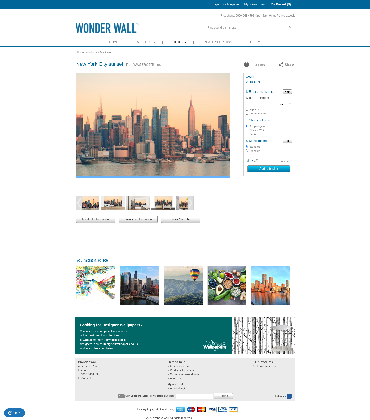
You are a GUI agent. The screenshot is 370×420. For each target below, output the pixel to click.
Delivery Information (138, 219)
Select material (259, 140)
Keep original (257, 126)
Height (264, 97)
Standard (255, 146)
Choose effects (259, 120)
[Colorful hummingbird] (95, 285)
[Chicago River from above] (139, 285)
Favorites (255, 65)
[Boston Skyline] (270, 285)
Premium (254, 150)
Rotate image (257, 113)
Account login (178, 388)
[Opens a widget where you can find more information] (14, 413)
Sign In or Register (225, 4)
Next (190, 203)
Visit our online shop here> (96, 348)
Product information (182, 370)
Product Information (95, 219)
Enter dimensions (261, 91)
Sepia (252, 134)
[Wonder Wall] (108, 28)
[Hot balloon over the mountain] (183, 285)
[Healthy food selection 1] (226, 285)
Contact (86, 378)
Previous (79, 203)
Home (113, 42)
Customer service (180, 366)
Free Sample (181, 219)
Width (249, 97)
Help (287, 91)
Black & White (257, 130)
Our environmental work (184, 374)
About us (175, 378)
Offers (254, 42)
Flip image (255, 109)
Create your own (266, 366)
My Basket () (281, 4)
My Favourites (254, 4)
